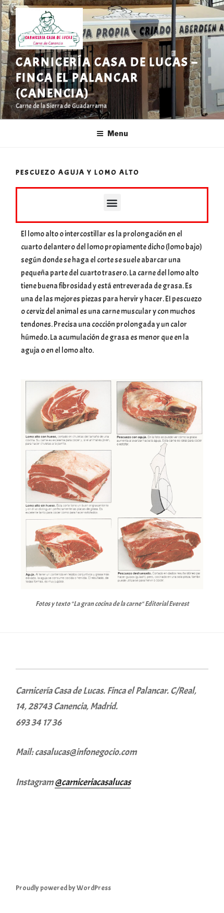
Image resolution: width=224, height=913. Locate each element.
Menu (117, 133)
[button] (112, 202)
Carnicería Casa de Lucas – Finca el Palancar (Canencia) (107, 77)
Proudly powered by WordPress (63, 887)
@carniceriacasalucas (93, 782)
